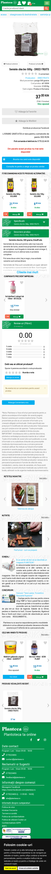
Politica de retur (8, 807)
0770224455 (10, 755)
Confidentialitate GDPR (11, 823)
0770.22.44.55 (43, 141)
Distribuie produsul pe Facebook (36, 128)
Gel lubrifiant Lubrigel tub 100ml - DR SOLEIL (14, 297)
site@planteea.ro (12, 798)
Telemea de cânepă (25, 509)
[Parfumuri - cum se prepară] (25, 535)
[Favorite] (19, 2)
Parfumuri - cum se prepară (25, 550)
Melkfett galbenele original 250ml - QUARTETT (14, 658)
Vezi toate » (43, 478)
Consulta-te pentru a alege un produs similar (25, 166)
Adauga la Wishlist (27, 120)
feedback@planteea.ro (15, 777)
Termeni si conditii (9, 813)
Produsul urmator (35, 64)
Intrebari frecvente (9, 810)
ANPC (4, 826)
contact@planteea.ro (14, 759)
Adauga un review (12, 377)
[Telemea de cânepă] (25, 495)
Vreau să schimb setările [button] (28, 868)
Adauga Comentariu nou (18, 402)
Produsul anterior (11, 64)
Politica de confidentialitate (13, 817)
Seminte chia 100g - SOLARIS (37, 195)
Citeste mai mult (27, 272)
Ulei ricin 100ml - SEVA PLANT (37, 658)
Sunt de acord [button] (10, 868)
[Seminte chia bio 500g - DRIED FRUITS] (25, 39)
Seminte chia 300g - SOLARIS (13, 195)
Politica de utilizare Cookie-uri (14, 820)
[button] (31, 3)
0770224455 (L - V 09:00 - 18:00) (19, 794)
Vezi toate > (45, 635)
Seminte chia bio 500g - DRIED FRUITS (12, 709)
